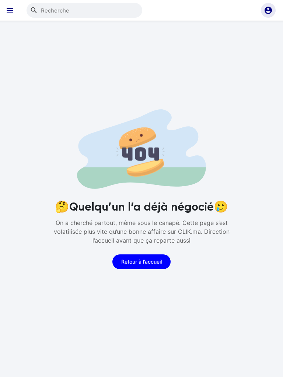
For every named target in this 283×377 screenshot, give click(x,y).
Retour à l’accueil (141, 261)
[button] (268, 10)
